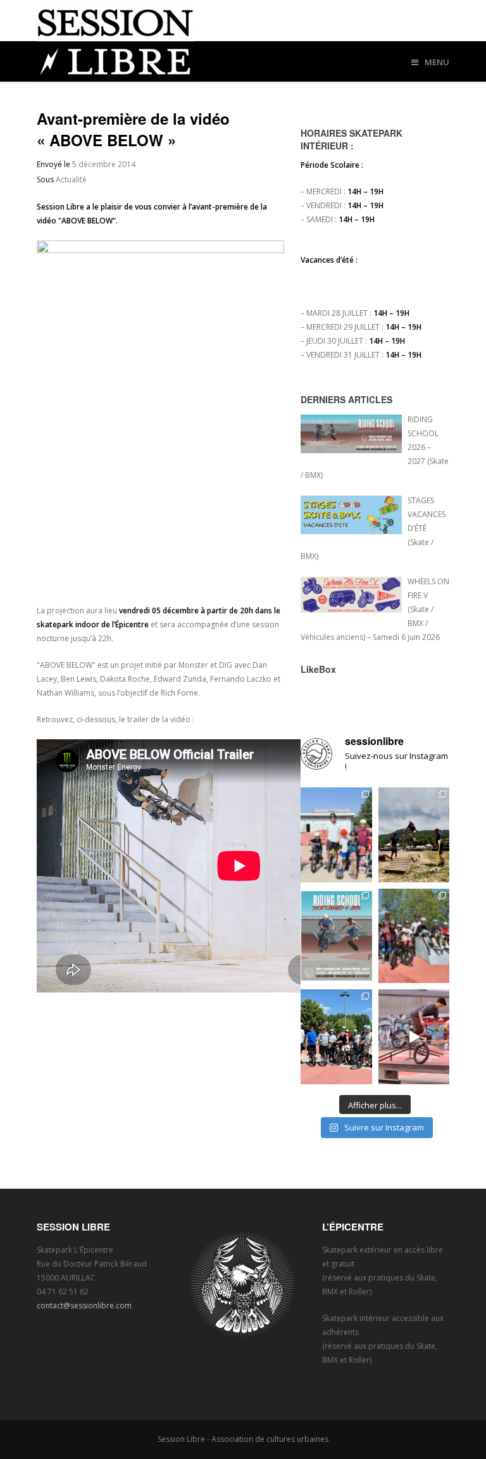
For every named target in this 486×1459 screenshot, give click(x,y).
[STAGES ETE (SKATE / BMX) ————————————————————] (336, 834)
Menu (437, 62)
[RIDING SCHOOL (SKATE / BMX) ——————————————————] (336, 936)
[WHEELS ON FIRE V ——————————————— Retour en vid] (414, 1036)
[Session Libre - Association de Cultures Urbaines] (243, 41)
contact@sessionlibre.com (84, 1305)
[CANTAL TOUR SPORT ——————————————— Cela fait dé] (414, 834)
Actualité (71, 179)
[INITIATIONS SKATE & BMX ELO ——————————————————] (336, 1036)
